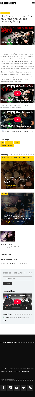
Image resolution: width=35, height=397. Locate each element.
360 (2, 142)
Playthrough (24, 157)
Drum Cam (5, 13)
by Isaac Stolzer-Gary (10, 185)
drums (17, 142)
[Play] (5, 308)
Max (10, 244)
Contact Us (16, 371)
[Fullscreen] (30, 308)
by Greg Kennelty (9, 222)
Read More (7, 371)
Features (14, 157)
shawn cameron (7, 145)
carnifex (9, 142)
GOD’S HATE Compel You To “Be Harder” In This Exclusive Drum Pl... (17, 179)
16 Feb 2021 (20, 222)
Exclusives (5, 157)
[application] (17, 301)
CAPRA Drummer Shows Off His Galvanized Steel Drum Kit (17, 217)
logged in (12, 263)
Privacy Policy (25, 371)
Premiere (5, 160)
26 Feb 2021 (22, 185)
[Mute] (26, 308)
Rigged (4, 193)
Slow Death (17, 61)
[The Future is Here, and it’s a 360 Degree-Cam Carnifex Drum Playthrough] (7, 236)
